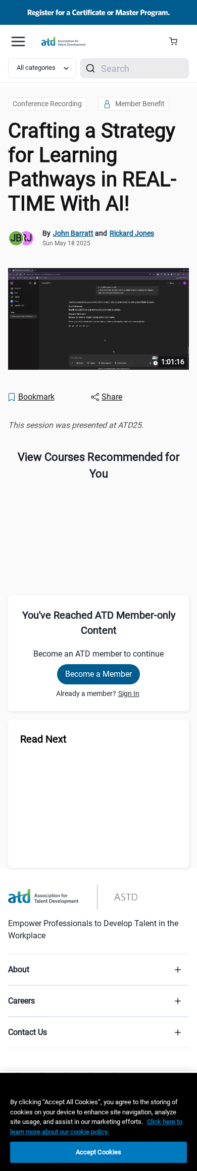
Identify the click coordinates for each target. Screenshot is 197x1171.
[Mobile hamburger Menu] (18, 41)
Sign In (128, 693)
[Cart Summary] (177, 41)
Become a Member (98, 674)
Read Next (43, 739)
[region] (98, 425)
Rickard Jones (132, 233)
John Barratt (73, 233)
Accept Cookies (99, 1152)
